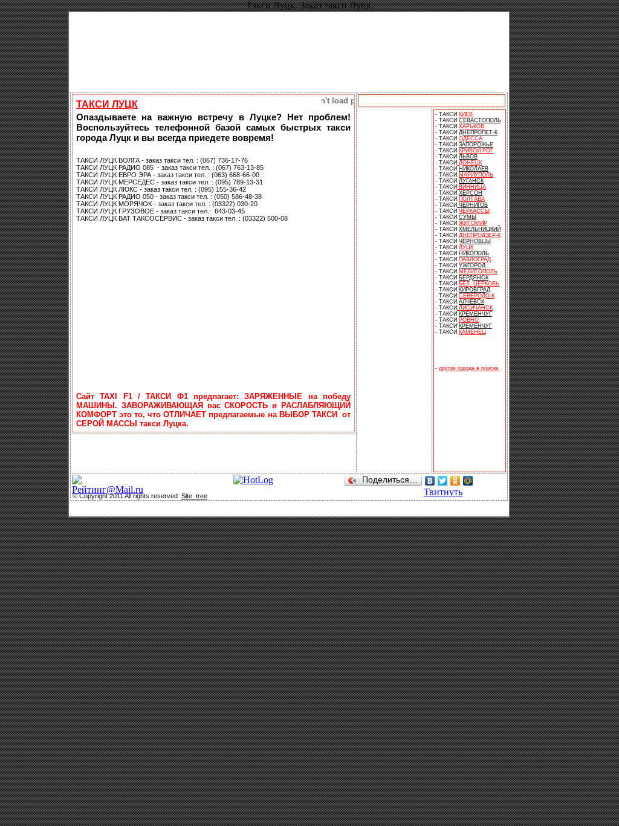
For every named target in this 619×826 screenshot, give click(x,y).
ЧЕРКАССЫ (474, 211)
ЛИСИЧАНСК (475, 308)
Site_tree (194, 495)
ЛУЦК (466, 247)
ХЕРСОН (470, 193)
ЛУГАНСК (471, 181)
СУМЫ (467, 217)
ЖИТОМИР (473, 223)
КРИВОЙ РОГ (476, 151)
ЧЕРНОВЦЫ (475, 241)
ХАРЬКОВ (471, 126)
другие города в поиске (469, 368)
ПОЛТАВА (472, 199)
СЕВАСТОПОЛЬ (480, 120)
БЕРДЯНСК (473, 278)
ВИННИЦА (472, 187)
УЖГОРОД (472, 265)
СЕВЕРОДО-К (476, 296)
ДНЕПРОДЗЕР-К (480, 235)
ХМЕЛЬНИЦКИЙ (480, 229)
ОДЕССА (470, 138)
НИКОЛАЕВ (473, 169)
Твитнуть (443, 492)
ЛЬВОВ (468, 157)
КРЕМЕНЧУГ (475, 314)
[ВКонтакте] (430, 481)
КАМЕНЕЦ (472, 332)
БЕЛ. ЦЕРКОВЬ (479, 284)
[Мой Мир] (468, 481)
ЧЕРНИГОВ (472, 205)
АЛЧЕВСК (471, 302)
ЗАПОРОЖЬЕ (476, 144)
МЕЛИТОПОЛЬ (478, 271)
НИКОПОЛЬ (474, 253)
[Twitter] (442, 481)
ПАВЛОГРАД (475, 259)
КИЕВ (466, 114)
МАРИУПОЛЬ (476, 175)
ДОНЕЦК (470, 163)
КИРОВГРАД (474, 290)
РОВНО (469, 320)
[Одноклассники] (455, 481)
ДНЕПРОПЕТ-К (478, 132)
